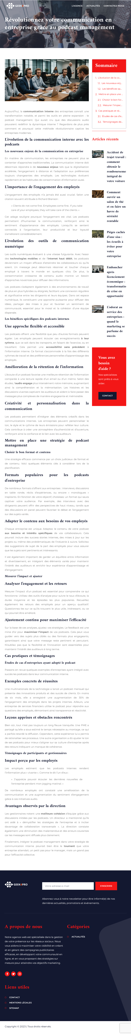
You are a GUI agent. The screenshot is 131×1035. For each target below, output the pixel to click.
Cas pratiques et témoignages (110, 110)
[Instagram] (19, 973)
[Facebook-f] (7, 973)
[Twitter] (13, 973)
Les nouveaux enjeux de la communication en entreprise (112, 83)
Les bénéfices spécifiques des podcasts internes (112, 88)
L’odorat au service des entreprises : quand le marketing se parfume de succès (116, 322)
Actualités (93, 5)
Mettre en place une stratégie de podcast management (111, 94)
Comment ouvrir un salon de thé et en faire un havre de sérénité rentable (116, 207)
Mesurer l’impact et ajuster (113, 105)
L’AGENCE (77, 5)
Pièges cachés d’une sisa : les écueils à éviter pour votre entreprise (116, 244)
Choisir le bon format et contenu (112, 99)
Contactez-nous (114, 5)
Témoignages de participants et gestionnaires (113, 121)
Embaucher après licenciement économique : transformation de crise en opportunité (117, 282)
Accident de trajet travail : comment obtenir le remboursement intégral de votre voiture (118, 167)
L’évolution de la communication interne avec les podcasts (110, 77)
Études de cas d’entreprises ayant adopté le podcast (112, 116)
